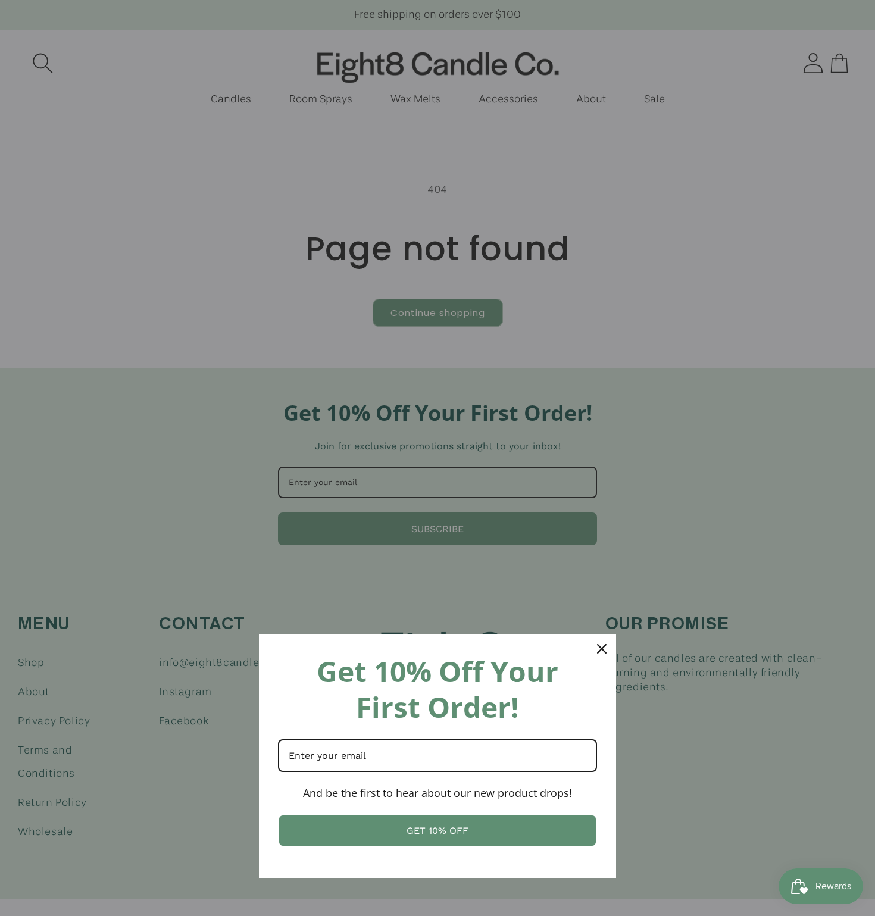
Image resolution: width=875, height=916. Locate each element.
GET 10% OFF (437, 830)
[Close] (602, 648)
